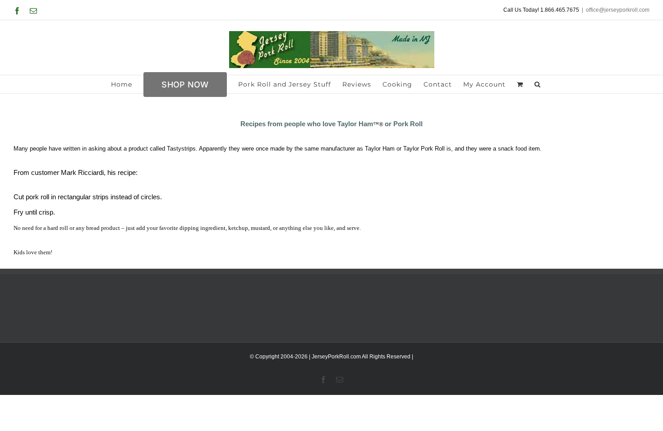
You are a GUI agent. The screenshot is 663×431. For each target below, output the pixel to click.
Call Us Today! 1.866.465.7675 (541, 10)
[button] (537, 84)
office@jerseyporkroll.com (617, 10)
